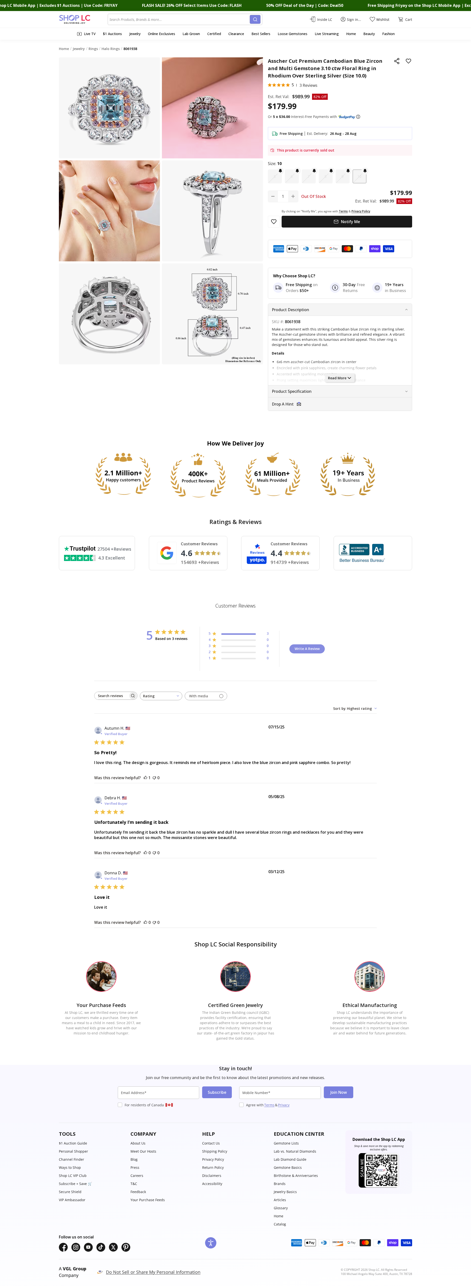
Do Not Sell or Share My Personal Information (153, 1272)
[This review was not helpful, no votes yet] (154, 777)
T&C (134, 1183)
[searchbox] (111, 696)
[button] (358, 117)
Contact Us (211, 1143)
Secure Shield (70, 1191)
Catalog (280, 1224)
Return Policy (213, 1167)
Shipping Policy (214, 1151)
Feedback (138, 1191)
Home (278, 1216)
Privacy (283, 1105)
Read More (337, 378)
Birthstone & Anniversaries (296, 1175)
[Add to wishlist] (408, 61)
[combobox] (179, 19)
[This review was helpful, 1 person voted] (145, 777)
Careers (137, 1175)
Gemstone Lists (286, 1143)
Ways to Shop (70, 1167)
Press (135, 1167)
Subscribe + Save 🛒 (75, 1183)
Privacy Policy (213, 1159)
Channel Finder (71, 1159)
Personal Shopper (73, 1151)
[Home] (83, 19)
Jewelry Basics (285, 1191)
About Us (138, 1143)
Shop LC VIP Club (73, 1175)
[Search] (255, 19)
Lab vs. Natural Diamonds (295, 1151)
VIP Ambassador (72, 1199)
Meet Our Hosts (143, 1151)
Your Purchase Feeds (148, 1199)
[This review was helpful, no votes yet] (145, 852)
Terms (269, 1105)
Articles (280, 1199)
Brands (280, 1183)
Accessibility (212, 1183)
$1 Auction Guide (73, 1143)
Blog (134, 1159)
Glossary (281, 1208)
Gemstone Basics (288, 1167)
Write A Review (307, 648)
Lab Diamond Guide (290, 1159)
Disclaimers (211, 1175)
